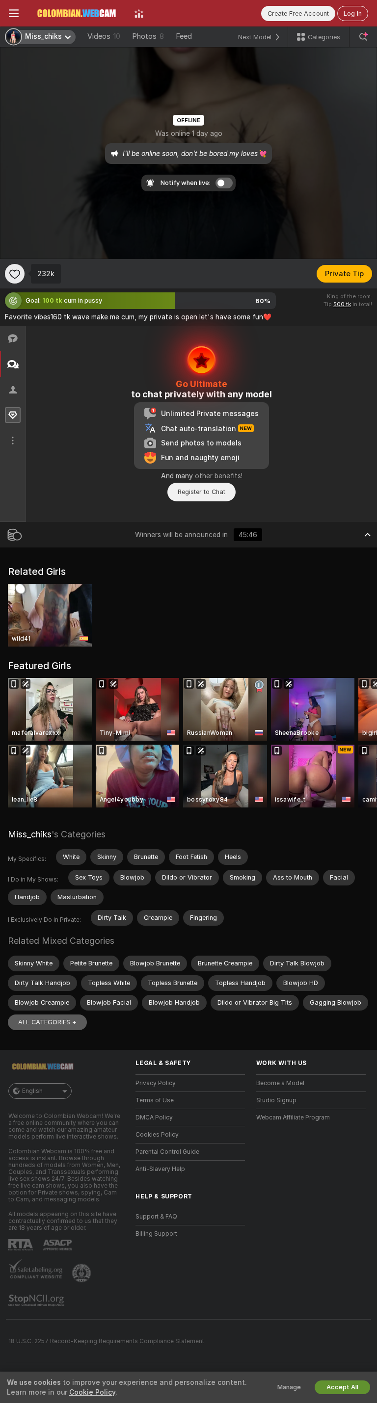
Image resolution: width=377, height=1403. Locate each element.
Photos (148, 36)
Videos (103, 36)
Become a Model (280, 1083)
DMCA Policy (154, 1117)
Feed (184, 36)
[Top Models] (139, 13)
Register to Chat (201, 491)
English (32, 1091)
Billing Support (156, 1233)
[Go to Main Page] (76, 13)
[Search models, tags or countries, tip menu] (363, 36)
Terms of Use (154, 1100)
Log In (353, 13)
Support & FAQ (156, 1216)
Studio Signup (276, 1100)
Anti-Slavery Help (160, 1169)
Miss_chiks (30, 834)
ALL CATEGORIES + (47, 1022)
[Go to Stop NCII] (37, 1300)
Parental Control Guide (167, 1151)
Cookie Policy (92, 1392)
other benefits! (218, 476)
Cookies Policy (157, 1134)
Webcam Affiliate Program (293, 1117)
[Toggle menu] (13, 13)
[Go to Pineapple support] (82, 1273)
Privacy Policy (155, 1083)
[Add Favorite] (15, 274)
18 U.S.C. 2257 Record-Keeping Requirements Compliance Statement (106, 1341)
